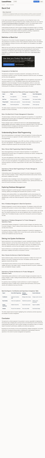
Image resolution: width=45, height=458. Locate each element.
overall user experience (29, 29)
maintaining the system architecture (9, 120)
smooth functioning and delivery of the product (14, 23)
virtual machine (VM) (18, 79)
